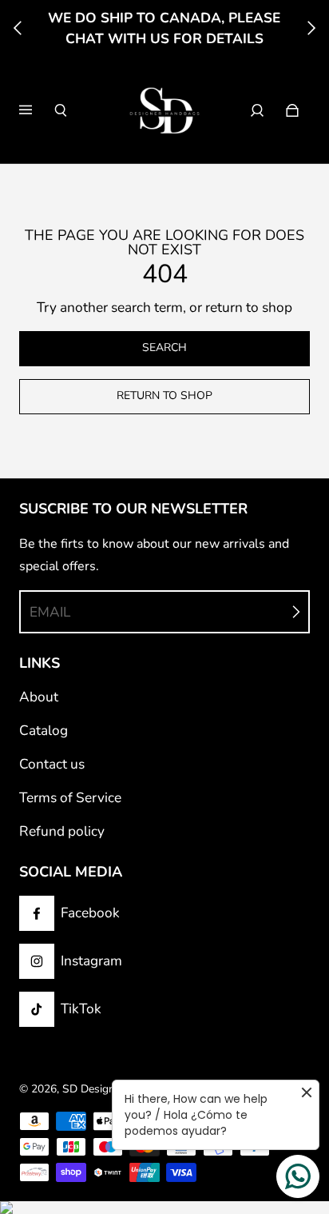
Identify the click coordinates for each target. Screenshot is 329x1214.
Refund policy (62, 831)
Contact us (52, 764)
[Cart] (292, 110)
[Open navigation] (36, 110)
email (50, 612)
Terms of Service (70, 798)
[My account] (257, 110)
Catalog (43, 730)
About (38, 697)
